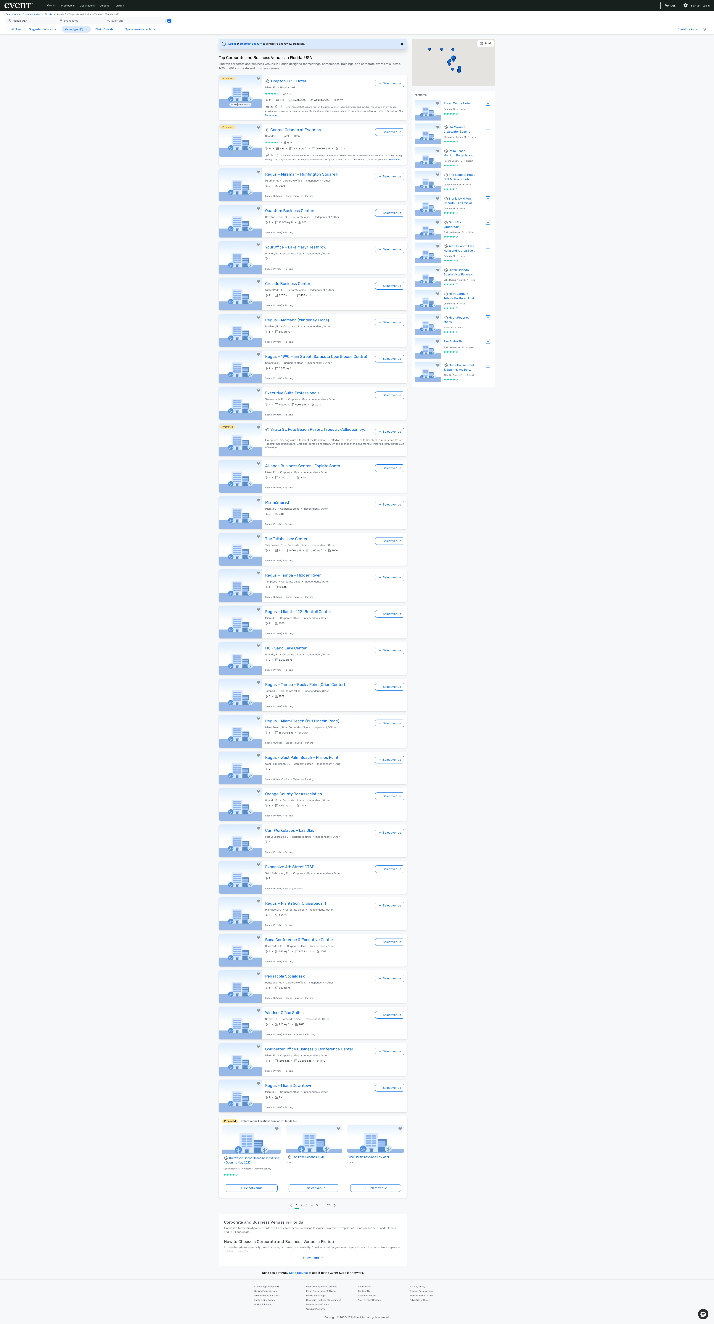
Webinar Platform (315, 1309)
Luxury (120, 5)
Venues (51, 5)
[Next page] (334, 1205)
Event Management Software (321, 1286)
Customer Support (367, 1295)
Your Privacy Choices (369, 1300)
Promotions (68, 5)
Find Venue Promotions (266, 1295)
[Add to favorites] (258, 79)
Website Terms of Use (421, 1295)
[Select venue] (488, 103)
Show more (271, 115)
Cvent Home (364, 1286)
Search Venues (14, 14)
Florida (48, 14)
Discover (105, 5)
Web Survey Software (317, 1304)
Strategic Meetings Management (323, 1300)
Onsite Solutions (262, 1304)
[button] (89, 20)
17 (328, 1205)
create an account (251, 43)
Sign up (695, 5)
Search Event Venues (265, 1291)
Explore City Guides (264, 1300)
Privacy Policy (417, 1286)
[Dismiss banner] (402, 44)
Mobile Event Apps (316, 1295)
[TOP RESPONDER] (267, 81)
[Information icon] (704, 29)
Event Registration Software (321, 1291)
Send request (298, 1273)
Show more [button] (311, 1257)
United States (33, 14)
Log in (706, 5)
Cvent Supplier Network (266, 1286)
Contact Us (364, 1291)
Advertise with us (419, 1300)
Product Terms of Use (421, 1291)
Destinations (87, 5)
